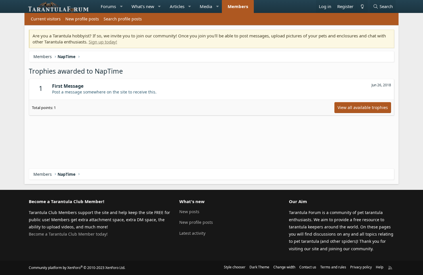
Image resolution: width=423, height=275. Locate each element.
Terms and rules (333, 267)
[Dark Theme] (362, 6)
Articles (177, 6)
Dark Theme (259, 267)
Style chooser (234, 267)
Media (206, 6)
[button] (121, 6)
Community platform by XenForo (77, 267)
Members (238, 6)
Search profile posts (123, 19)
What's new (143, 6)
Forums (108, 6)
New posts (189, 211)
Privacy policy (361, 267)
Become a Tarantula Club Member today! (68, 234)
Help (379, 267)
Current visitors (46, 19)
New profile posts (82, 19)
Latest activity (192, 233)
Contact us (307, 267)
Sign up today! (103, 42)
